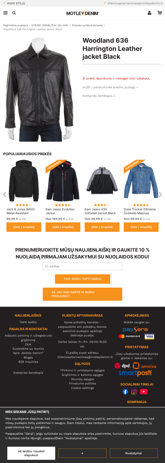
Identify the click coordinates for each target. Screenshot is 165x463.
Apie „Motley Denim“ (28, 353)
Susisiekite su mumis (28, 348)
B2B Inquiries (28, 361)
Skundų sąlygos (82, 379)
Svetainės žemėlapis (28, 372)
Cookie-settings (82, 388)
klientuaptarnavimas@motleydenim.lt (135, 3)
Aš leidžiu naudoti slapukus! (31, 453)
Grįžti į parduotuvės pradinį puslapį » (110, 87)
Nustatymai (133, 453)
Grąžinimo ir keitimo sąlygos (82, 374)
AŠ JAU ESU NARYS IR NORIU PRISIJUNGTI (73, 294)
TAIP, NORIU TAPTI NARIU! (82, 279)
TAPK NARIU (28, 322)
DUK (28, 344)
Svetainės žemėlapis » (98, 95)
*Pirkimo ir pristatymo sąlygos (82, 370)
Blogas (28, 357)
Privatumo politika (82, 383)
